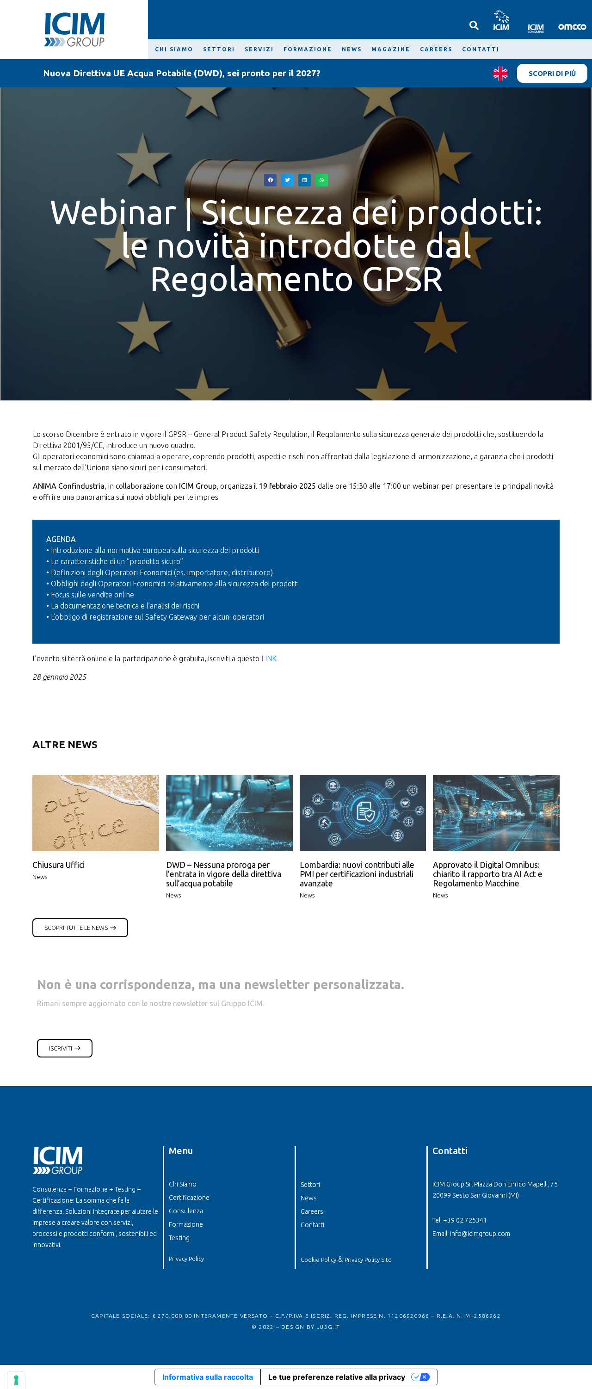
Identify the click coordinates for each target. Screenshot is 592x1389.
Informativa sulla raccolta (207, 1377)
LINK (269, 658)
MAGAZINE (390, 49)
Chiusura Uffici (58, 864)
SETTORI (219, 49)
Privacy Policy (186, 1258)
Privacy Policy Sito (368, 1259)
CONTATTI (481, 49)
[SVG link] (501, 20)
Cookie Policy (318, 1259)
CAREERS (436, 49)
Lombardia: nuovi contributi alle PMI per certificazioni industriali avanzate (357, 874)
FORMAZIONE (308, 49)
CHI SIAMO (174, 49)
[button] (270, 180)
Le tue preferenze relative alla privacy (336, 1377)
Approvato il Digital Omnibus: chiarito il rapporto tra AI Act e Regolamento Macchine (488, 874)
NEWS (352, 49)
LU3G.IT (328, 1327)
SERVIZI (259, 49)
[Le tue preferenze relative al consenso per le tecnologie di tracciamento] (16, 1380)
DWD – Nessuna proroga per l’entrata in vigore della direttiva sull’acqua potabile (223, 874)
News (39, 876)
